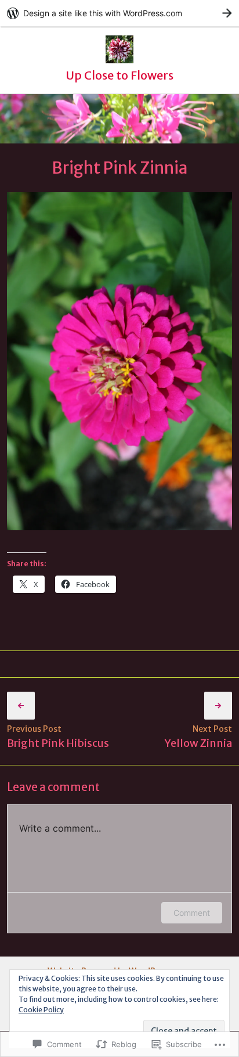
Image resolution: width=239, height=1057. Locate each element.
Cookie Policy (41, 1009)
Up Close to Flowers (119, 75)
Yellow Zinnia (198, 743)
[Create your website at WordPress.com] (119, 13)
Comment (191, 913)
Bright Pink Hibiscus (58, 743)
